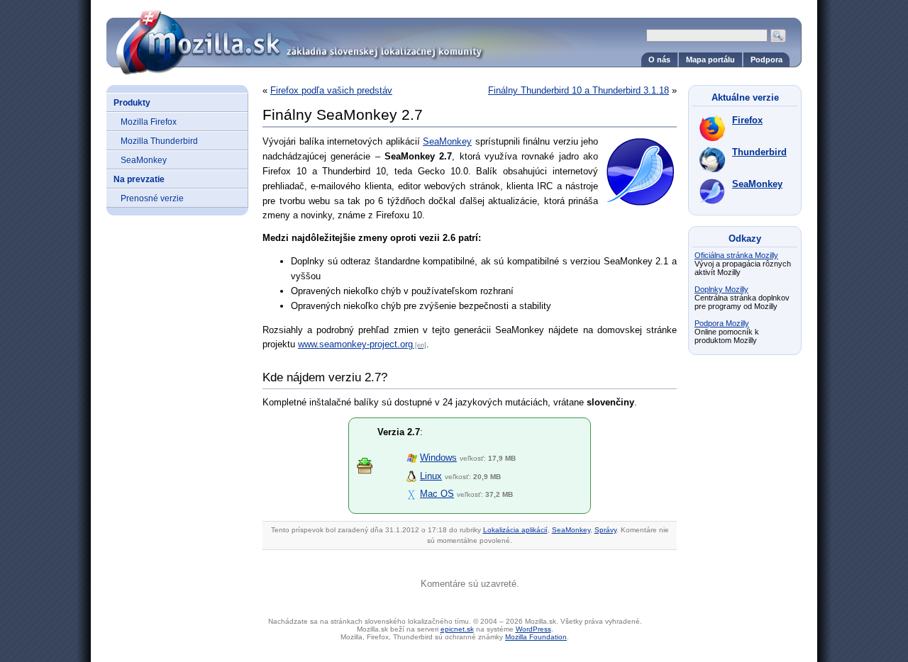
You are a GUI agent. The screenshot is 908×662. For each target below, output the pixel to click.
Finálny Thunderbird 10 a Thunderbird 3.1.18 (578, 90)
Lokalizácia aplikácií (515, 530)
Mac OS (437, 493)
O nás (659, 59)
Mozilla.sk (454, 37)
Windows (438, 457)
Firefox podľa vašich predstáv (331, 90)
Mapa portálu (710, 59)
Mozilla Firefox (149, 121)
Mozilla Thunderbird (159, 140)
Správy (605, 530)
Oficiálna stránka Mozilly (736, 255)
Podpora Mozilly (721, 323)
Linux (431, 476)
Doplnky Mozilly (721, 289)
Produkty (132, 102)
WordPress (533, 629)
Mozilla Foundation (536, 637)
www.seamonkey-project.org (355, 344)
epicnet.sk (457, 629)
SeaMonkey (144, 159)
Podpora (766, 59)
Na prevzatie (139, 179)
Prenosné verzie (152, 198)
